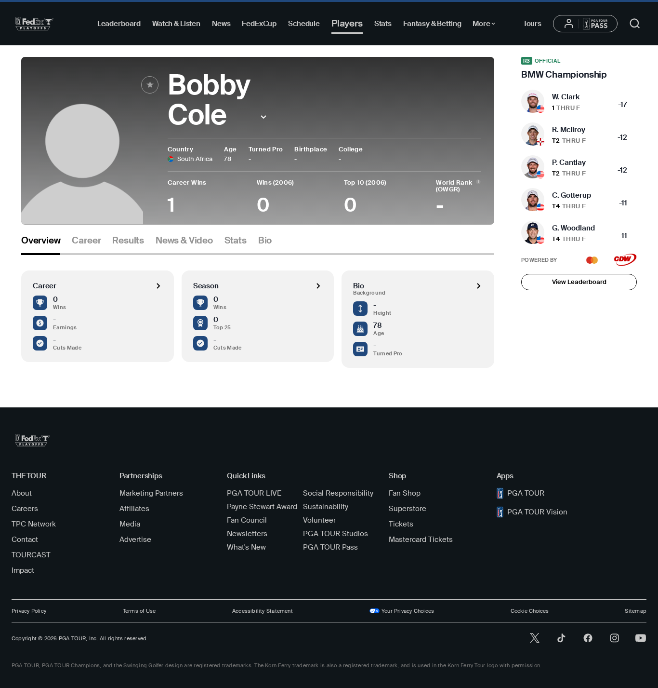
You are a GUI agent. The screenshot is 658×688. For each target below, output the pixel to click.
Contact (25, 539)
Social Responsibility (338, 493)
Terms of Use (139, 610)
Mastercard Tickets (421, 539)
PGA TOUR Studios (335, 534)
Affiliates (134, 508)
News (221, 23)
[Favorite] (149, 85)
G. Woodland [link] (573, 228)
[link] (579, 68)
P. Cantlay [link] (569, 162)
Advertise (135, 539)
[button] (264, 117)
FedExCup (259, 23)
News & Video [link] (184, 240)
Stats (383, 23)
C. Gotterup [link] (571, 195)
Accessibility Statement (262, 610)
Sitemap (635, 610)
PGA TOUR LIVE (254, 493)
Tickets (401, 524)
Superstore (407, 508)
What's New (246, 547)
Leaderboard (119, 23)
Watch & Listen (176, 23)
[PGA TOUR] (34, 23)
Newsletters (247, 534)
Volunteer (319, 520)
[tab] (40, 244)
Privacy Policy (29, 610)
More (486, 25)
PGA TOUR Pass (330, 547)
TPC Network (34, 524)
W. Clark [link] (565, 97)
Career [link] (86, 240)
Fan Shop (405, 493)
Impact (23, 570)
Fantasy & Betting (432, 23)
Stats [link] (235, 240)
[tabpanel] (257, 311)
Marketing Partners (151, 493)
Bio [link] (265, 240)
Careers (25, 508)
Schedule (304, 23)
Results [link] (128, 240)
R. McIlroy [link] (568, 130)
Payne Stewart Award (262, 507)
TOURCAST (31, 555)
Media (129, 524)
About (22, 493)
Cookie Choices (530, 610)
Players (347, 23)
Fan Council (247, 520)
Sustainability (325, 507)
